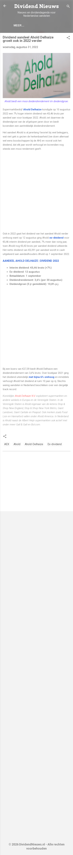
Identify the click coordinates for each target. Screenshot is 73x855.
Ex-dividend (55, 444)
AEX (6, 444)
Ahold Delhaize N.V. (25, 395)
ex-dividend (56, 237)
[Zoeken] (68, 7)
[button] (68, 38)
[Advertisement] (36, 191)
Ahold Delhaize (32, 109)
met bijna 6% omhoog (41, 377)
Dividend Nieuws (36, 6)
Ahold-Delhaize (34, 444)
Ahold (17, 444)
